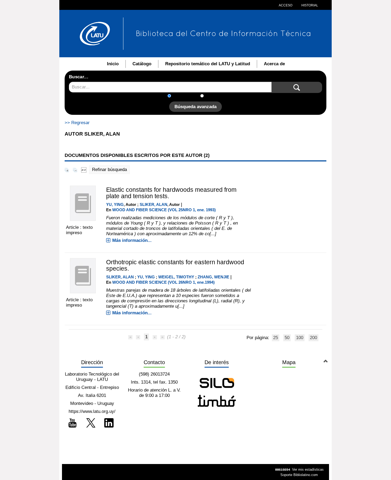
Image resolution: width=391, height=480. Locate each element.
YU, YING (115, 204)
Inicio (113, 63)
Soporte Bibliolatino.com (299, 475)
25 (275, 337)
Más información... (132, 240)
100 (299, 337)
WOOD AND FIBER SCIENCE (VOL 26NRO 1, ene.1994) (163, 282)
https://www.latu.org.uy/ (92, 411)
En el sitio (217, 96)
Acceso (285, 5)
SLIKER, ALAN (153, 204)
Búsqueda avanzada (195, 106)
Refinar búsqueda (109, 169)
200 (313, 337)
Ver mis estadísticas (308, 469)
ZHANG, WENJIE (213, 277)
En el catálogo (187, 96)
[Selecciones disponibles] (83, 169)
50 (287, 337)
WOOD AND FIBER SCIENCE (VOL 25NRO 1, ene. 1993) (164, 210)
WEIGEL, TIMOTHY (176, 277)
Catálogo (141, 63)
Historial (309, 5)
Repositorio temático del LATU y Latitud (207, 63)
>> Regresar (77, 122)
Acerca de (274, 63)
